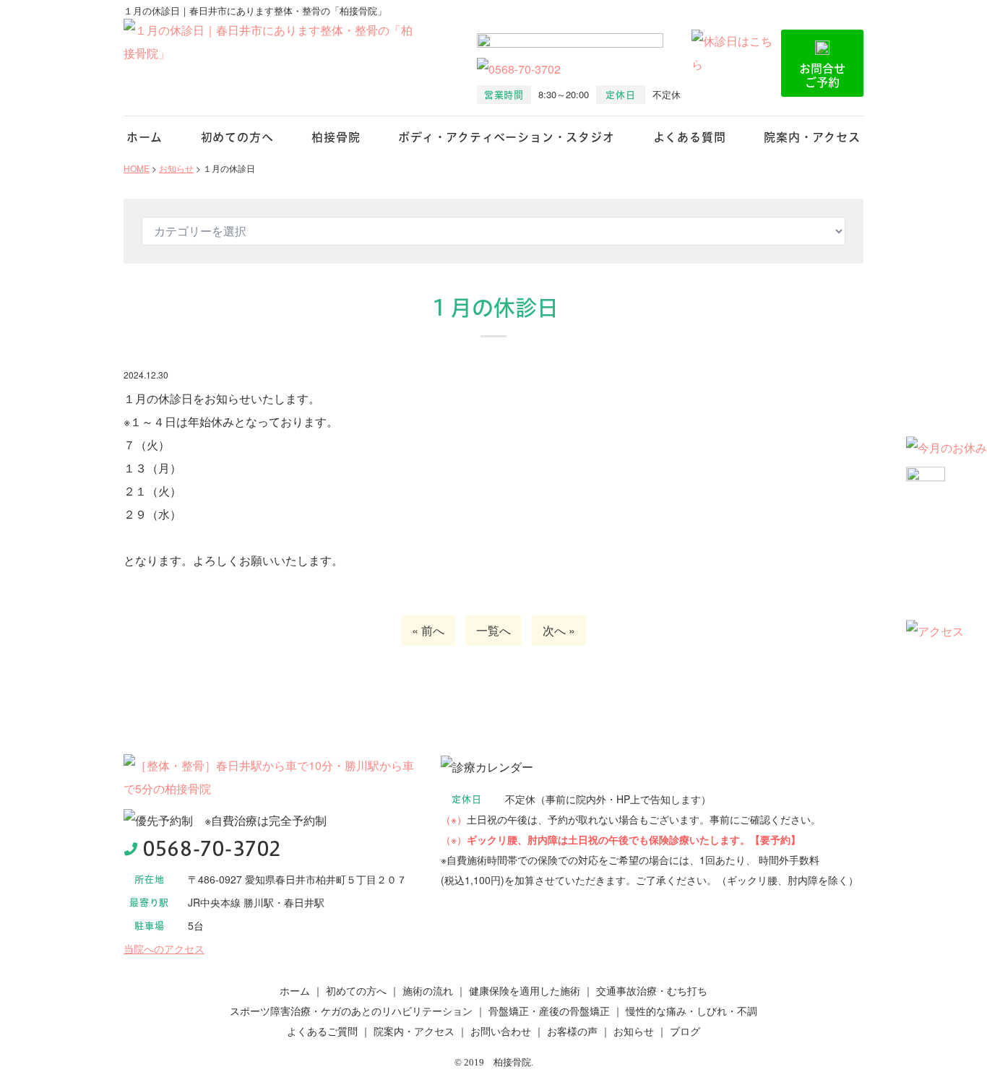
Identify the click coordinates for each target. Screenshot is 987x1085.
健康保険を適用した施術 (524, 990)
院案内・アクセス (812, 137)
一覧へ (493, 630)
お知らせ (633, 1031)
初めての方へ (237, 137)
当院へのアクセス (164, 948)
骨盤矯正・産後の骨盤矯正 (549, 1010)
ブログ (685, 1031)
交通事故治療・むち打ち (651, 990)
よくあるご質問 (322, 1031)
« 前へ (428, 630)
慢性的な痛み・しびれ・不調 (691, 1010)
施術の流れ (427, 990)
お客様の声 (572, 1031)
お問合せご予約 (822, 75)
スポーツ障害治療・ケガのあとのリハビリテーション (351, 1010)
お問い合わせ (500, 1031)
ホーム (144, 137)
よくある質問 (689, 137)
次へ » (559, 630)
